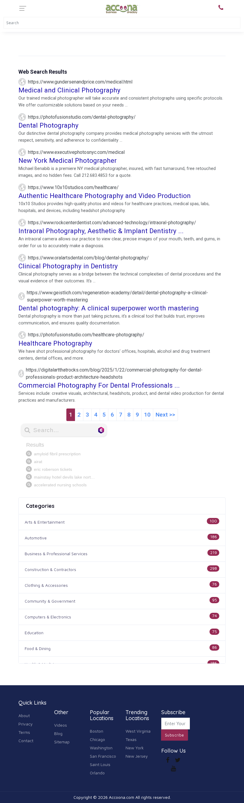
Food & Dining (38, 648)
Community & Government (50, 601)
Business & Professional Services (56, 553)
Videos (60, 725)
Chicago (97, 739)
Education (34, 632)
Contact (25, 740)
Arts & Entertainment (45, 521)
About (24, 715)
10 (147, 414)
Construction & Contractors (50, 569)
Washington (101, 747)
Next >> (165, 414)
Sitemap (62, 741)
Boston (96, 731)
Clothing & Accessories (46, 585)
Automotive (36, 537)
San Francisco (103, 756)
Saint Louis (100, 764)
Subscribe (174, 735)
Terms (24, 732)
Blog (58, 733)
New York (135, 747)
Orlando (97, 772)
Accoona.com (121, 797)
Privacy (25, 723)
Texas (131, 739)
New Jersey (137, 756)
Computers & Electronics (48, 616)
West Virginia (138, 731)
